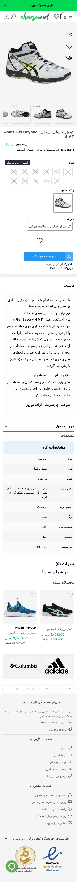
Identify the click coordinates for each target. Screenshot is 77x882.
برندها (63, 748)
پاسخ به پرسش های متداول (50, 795)
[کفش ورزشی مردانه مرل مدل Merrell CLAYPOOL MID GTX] (57, 607)
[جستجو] (13, 16)
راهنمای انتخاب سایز (17, 162)
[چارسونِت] (35, 16)
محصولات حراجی (56, 769)
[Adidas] (24, 665)
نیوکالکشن (60, 755)
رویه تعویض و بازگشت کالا (51, 816)
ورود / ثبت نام (58, 762)
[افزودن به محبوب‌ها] (69, 46)
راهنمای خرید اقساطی (53, 809)
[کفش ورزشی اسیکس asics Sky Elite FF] (20, 607)
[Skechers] (57, 665)
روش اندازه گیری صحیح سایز (49, 802)
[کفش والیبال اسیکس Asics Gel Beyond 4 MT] (38, 62)
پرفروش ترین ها (56, 776)
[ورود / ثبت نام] (6, 16)
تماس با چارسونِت (55, 823)
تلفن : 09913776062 (53, 722)
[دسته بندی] (70, 16)
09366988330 (57, 729)
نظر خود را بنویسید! (53, 264)
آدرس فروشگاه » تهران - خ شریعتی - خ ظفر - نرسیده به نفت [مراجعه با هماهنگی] (37, 714)
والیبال (9, 144)
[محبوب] (56, 16)
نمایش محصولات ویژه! (42, 5)
